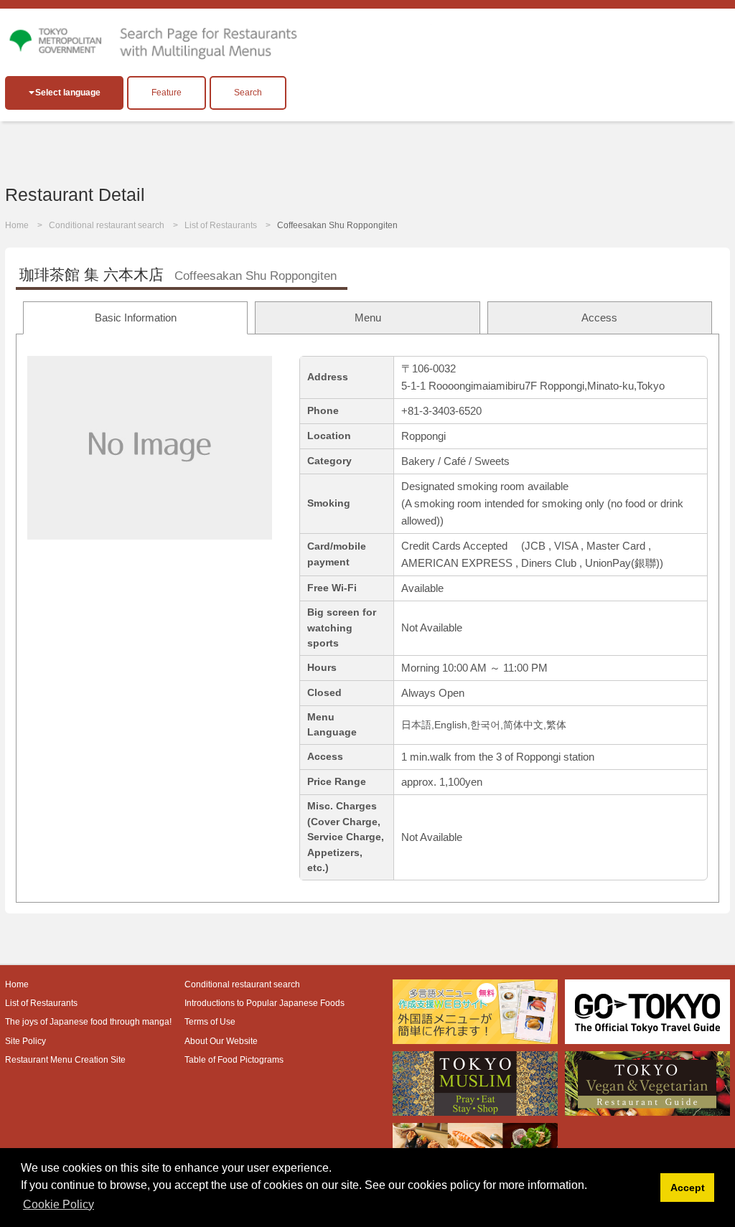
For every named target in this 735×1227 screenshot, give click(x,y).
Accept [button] (687, 1187)
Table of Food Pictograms (234, 1060)
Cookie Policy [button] (58, 1204)
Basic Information (136, 317)
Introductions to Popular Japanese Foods (264, 1003)
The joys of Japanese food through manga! (88, 1022)
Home (17, 225)
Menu (368, 317)
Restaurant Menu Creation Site (65, 1060)
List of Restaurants (220, 225)
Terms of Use (209, 1022)
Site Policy (25, 1041)
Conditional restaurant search (106, 225)
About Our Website (221, 1041)
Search (248, 93)
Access (599, 317)
